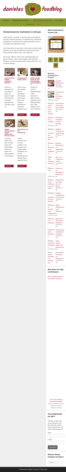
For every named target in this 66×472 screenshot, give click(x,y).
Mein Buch (30, 24)
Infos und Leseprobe (56, 399)
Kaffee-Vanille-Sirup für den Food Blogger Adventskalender (35, 81)
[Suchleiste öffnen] (38, 24)
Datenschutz (44, 469)
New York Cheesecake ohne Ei (59, 159)
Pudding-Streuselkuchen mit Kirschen (60, 195)
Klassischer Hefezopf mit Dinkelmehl (59, 221)
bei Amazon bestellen (56, 401)
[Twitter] (55, 65)
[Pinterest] (61, 59)
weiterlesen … (9, 114)
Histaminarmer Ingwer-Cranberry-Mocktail (10, 80)
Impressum (36, 469)
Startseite (6, 20)
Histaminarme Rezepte (20, 20)
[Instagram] (55, 59)
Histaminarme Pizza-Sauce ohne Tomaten (60, 105)
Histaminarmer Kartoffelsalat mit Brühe (60, 232)
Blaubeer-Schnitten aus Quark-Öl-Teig (60, 131)
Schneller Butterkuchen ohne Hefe (60, 83)
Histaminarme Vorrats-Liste (42, 20)
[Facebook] (50, 59)
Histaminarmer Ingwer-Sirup (22, 79)
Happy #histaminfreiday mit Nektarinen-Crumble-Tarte (56, 209)
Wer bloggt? (59, 20)
